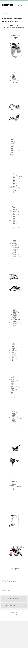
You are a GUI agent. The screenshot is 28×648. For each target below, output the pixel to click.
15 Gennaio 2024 (5, 587)
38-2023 (8, 590)
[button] (14, 618)
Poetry (9, 588)
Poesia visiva (5, 588)
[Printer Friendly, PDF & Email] (9, 581)
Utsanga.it (14, 612)
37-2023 (4, 590)
